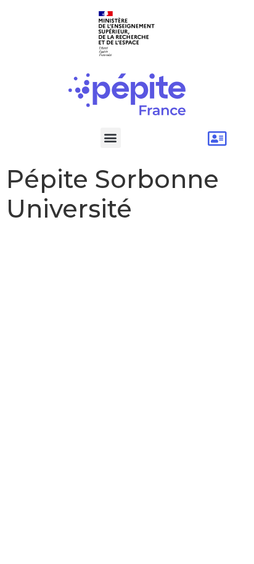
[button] (110, 138)
